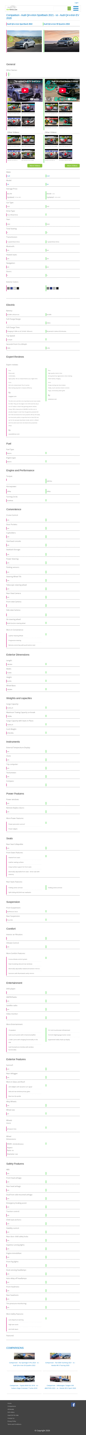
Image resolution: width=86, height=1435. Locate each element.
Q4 (8, 184)
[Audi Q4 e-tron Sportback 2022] (24, 41)
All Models (11, 1409)
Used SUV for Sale (13, 1415)
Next (75, 39)
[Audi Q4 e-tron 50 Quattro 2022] (61, 41)
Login (76, 3)
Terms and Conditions (14, 1424)
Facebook (73, 1404)
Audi (8, 176)
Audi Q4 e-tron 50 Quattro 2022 (57, 24)
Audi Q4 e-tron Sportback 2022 (19, 24)
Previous (10, 39)
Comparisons (12, 1406)
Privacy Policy (12, 1421)
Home (9, 1403)
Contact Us (11, 1418)
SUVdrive (13, 8)
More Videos (35, 165)
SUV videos (11, 1412)
